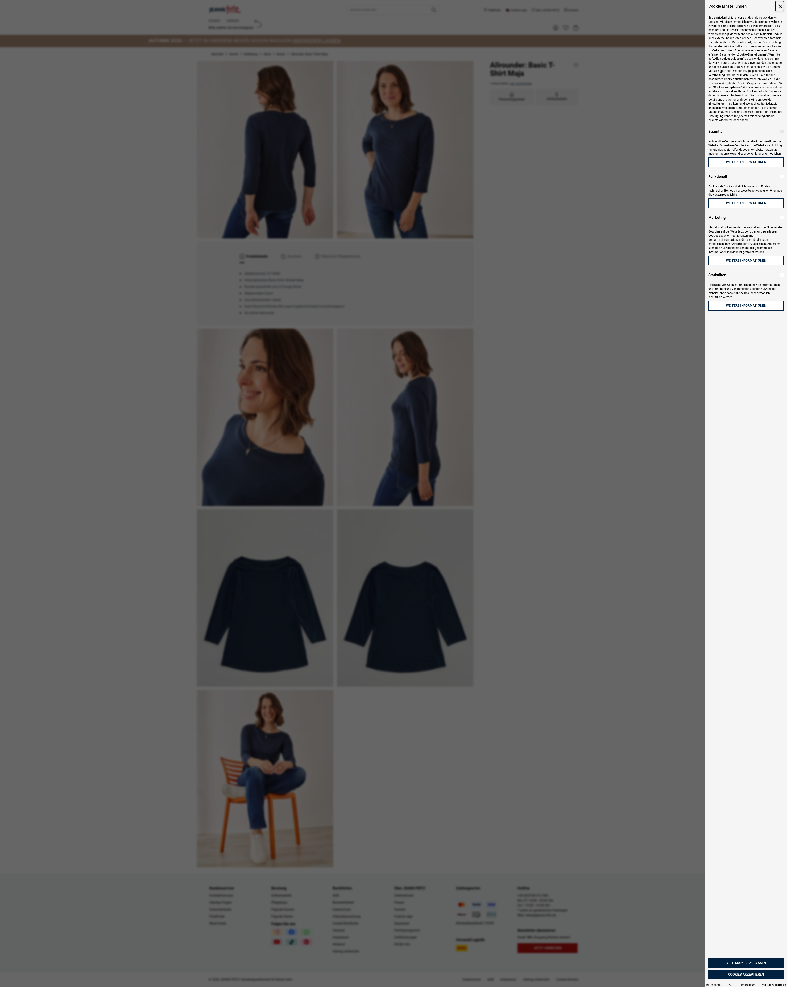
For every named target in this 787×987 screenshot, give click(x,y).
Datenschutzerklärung (722, 111)
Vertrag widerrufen (774, 984)
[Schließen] (780, 6)
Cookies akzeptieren (746, 974)
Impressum (748, 984)
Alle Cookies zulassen (746, 963)
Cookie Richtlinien (765, 111)
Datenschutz (714, 984)
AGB (732, 984)
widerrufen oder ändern (734, 120)
